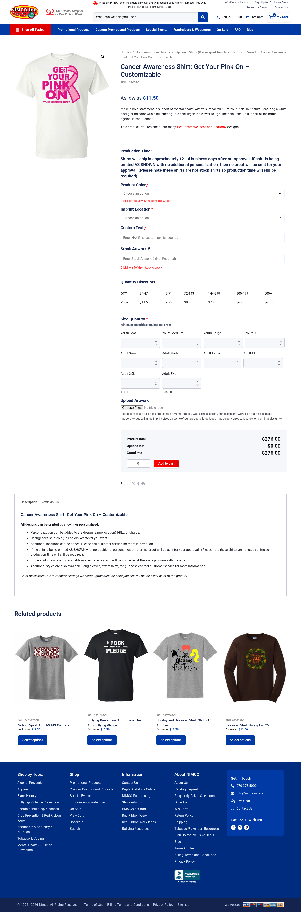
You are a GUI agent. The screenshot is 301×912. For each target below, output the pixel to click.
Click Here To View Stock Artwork (141, 267)
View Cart (77, 815)
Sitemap (183, 905)
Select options (32, 740)
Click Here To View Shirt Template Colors (146, 200)
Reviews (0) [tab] (50, 502)
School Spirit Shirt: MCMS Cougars (43, 725)
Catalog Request (186, 789)
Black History (26, 796)
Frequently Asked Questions (194, 796)
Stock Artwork (132, 802)
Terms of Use (93, 905)
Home (125, 52)
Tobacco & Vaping (30, 838)
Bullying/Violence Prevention (38, 802)
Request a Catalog (258, 7)
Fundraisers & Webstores (88, 802)
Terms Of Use (184, 848)
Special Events (80, 796)
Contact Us (282, 7)
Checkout (76, 822)
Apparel (181, 52)
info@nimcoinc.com (237, 2)
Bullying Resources (135, 829)
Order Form (182, 802)
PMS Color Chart (134, 809)
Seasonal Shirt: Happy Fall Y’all (248, 725)
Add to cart (166, 463)
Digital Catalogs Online (138, 789)
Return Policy (184, 815)
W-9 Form (181, 809)
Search (75, 829)
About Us (181, 783)
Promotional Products (85, 783)
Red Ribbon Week (134, 815)
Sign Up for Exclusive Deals (272, 2)
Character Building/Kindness (38, 809)
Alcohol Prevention (30, 783)
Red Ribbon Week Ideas (139, 822)
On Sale (75, 809)
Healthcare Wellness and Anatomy (201, 127)
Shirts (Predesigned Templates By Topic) (216, 52)
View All (252, 52)
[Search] (203, 17)
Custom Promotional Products (152, 52)
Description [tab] (29, 502)
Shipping (180, 822)
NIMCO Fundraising (136, 796)
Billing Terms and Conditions (195, 855)
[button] (229, 17)
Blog (177, 842)
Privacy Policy (184, 861)
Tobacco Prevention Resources (196, 829)
